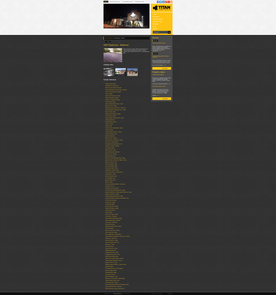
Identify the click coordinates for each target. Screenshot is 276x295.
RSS (171, 2)
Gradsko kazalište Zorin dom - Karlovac (113, 131)
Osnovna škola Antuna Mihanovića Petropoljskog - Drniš (117, 284)
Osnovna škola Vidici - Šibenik (111, 282)
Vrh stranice (169, 293)
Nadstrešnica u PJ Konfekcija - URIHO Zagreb (115, 278)
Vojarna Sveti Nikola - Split (110, 133)
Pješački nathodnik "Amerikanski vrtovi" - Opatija (115, 109)
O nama (154, 14)
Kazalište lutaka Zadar (110, 135)
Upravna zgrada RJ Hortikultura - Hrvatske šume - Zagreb (117, 236)
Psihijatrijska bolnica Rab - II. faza (112, 254)
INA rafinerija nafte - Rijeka (110, 121)
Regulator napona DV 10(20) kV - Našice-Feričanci (115, 264)
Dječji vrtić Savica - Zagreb (111, 137)
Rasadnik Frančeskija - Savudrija (112, 194)
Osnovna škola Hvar (109, 246)
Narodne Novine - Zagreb (110, 174)
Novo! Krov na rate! (139, 1)
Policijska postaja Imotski (110, 83)
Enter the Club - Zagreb (110, 202)
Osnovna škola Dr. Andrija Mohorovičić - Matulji (115, 190)
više (160, 50)
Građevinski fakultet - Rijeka (111, 164)
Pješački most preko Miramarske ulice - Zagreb (115, 158)
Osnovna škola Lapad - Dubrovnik (112, 152)
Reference (155, 24)
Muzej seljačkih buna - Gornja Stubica (113, 234)
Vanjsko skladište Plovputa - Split (112, 280)
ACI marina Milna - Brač (110, 178)
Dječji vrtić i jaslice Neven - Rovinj (112, 230)
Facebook (158, 2)
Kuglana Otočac (108, 125)
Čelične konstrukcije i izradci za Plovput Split (114, 288)
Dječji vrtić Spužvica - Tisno (111, 162)
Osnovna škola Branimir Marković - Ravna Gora (115, 184)
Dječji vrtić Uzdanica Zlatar (111, 270)
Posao (154, 26)
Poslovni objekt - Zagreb (110, 115)
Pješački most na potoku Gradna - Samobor (114, 258)
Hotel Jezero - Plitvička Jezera (111, 141)
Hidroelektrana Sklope (109, 148)
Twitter (161, 2)
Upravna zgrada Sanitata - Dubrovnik (113, 220)
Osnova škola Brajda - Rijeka (111, 166)
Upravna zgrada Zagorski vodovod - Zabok (114, 103)
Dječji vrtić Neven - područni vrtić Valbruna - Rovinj (115, 160)
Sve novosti (164, 68)
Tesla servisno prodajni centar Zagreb (113, 91)
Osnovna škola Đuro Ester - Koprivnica (113, 286)
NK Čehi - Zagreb (108, 182)
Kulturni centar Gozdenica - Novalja (112, 95)
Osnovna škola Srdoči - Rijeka (111, 168)
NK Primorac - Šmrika (109, 244)
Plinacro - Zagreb (108, 93)
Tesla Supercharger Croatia (158, 43)
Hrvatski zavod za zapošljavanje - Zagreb (114, 127)
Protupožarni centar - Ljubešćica (112, 188)
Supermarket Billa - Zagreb (110, 272)
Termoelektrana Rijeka (110, 204)
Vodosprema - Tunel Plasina (111, 238)
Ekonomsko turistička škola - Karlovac (113, 226)
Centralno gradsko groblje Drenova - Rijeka (114, 196)
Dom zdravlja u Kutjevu (110, 274)
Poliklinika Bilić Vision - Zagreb (111, 252)
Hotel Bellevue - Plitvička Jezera (112, 170)
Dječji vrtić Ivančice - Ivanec (111, 262)
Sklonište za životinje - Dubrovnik (112, 145)
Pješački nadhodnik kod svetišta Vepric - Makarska (116, 89)
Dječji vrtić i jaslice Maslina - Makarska (113, 87)
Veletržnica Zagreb (109, 266)
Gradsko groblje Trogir (109, 119)
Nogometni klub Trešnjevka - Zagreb (112, 113)
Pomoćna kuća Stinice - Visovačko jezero (114, 172)
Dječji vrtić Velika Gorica (110, 180)
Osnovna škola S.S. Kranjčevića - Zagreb (114, 139)
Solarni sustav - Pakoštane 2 (111, 222)
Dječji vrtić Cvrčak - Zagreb (111, 105)
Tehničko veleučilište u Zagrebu (111, 97)
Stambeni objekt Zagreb (158, 74)
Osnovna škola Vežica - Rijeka (111, 206)
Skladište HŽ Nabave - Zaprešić (112, 208)
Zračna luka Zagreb (109, 228)
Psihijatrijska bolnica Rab (110, 250)
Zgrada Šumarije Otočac (110, 156)
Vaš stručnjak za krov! (127, 1)
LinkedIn (163, 2)
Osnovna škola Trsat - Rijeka (111, 248)
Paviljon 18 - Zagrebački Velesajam (112, 99)
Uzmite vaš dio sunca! (115, 1)
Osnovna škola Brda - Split (111, 176)
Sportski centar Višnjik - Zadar (111, 256)
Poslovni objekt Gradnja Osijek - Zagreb (113, 218)
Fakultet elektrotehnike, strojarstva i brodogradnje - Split (117, 198)
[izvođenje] (120, 75)
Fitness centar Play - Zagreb (111, 232)
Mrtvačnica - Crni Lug (109, 186)
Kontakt (155, 28)
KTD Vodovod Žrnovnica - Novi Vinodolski (114, 268)
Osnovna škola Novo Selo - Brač (112, 242)
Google (166, 2)
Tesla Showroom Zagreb (110, 101)
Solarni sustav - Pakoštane (111, 216)
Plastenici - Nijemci (109, 123)
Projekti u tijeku (157, 21)
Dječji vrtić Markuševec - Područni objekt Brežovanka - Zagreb (118, 192)
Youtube (169, 2)
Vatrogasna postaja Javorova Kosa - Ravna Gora (115, 107)
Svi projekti (164, 98)
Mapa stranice (154, 293)
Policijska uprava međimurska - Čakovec (113, 260)
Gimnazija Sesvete (109, 129)
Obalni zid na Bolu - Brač (110, 150)
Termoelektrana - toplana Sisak (111, 85)
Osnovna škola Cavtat (110, 224)
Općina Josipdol (108, 212)
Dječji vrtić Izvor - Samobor (111, 154)
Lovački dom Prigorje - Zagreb (111, 214)
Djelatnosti (156, 16)
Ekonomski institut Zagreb (110, 200)
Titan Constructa (161, 8)
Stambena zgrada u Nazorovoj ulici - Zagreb (114, 117)
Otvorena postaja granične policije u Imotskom (160, 56)
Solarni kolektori (158, 19)
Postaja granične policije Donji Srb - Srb (113, 143)
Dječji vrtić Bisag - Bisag (110, 111)
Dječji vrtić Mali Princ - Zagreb (111, 240)
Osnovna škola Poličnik (110, 210)
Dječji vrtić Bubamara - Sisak (111, 276)
